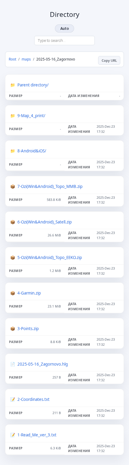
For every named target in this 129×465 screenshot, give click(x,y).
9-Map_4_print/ (31, 115)
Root (12, 59)
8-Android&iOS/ (31, 151)
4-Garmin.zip (29, 293)
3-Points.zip (28, 328)
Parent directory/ (33, 85)
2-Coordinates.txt (33, 399)
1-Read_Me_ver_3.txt (36, 435)
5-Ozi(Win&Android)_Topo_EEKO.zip (49, 257)
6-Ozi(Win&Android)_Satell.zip (44, 222)
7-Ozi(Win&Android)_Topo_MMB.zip (49, 186)
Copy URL (109, 60)
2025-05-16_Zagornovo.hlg (42, 364)
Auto (64, 28)
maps (26, 59)
